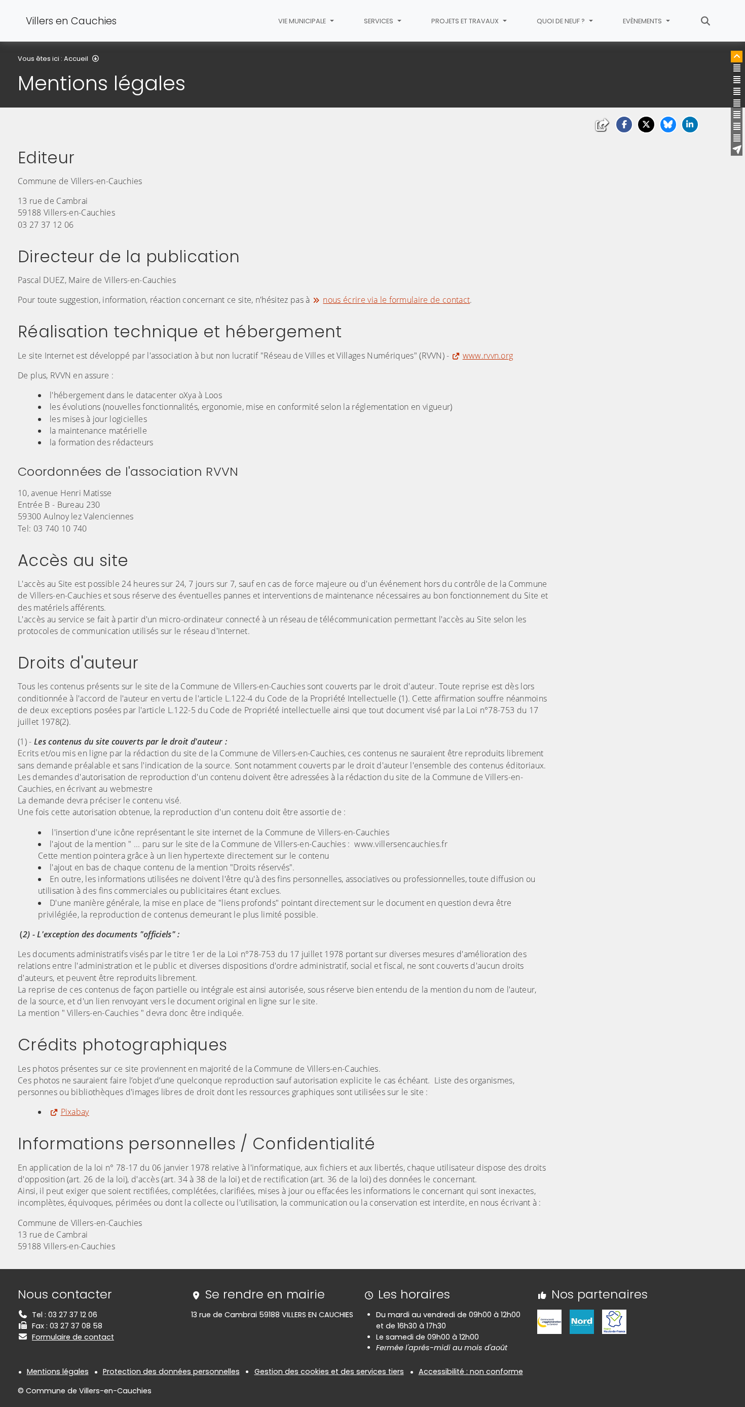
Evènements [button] (643, 21)
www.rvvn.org (488, 355)
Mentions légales (58, 1371)
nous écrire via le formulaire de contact (396, 299)
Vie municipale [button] (302, 21)
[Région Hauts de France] (614, 1321)
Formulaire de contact (73, 1337)
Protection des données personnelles (171, 1371)
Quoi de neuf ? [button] (561, 21)
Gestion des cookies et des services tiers (329, 1371)
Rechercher (706, 21)
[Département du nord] (582, 1321)
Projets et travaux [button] (465, 21)
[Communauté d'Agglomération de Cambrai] (549, 1321)
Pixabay (75, 1111)
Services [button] (379, 21)
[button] (624, 124)
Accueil (76, 58)
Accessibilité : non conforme (471, 1371)
